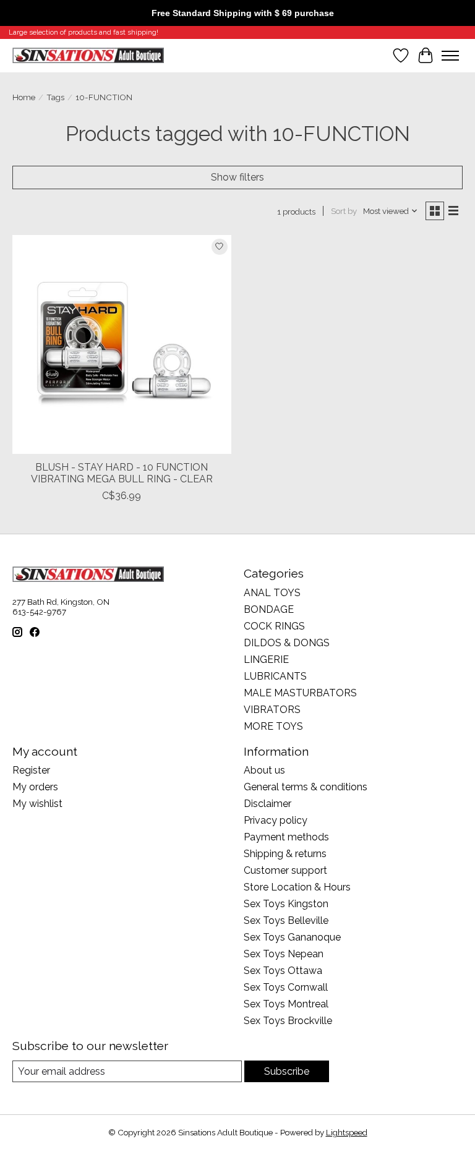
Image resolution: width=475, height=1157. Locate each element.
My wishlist (37, 803)
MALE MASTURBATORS (300, 693)
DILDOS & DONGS (287, 643)
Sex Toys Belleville (286, 920)
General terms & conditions (305, 787)
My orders (35, 787)
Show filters (237, 177)
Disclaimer (267, 803)
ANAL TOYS (272, 593)
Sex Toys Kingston (286, 904)
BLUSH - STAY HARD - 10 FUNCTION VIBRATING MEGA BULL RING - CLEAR (122, 473)
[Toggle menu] (450, 55)
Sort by (344, 211)
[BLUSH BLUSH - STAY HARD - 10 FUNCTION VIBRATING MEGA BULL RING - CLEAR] (121, 344)
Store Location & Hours (297, 887)
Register (31, 770)
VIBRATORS (272, 709)
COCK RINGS (274, 626)
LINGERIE (266, 659)
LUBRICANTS (275, 676)
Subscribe (286, 1071)
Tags (55, 97)
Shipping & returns (285, 854)
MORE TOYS (273, 726)
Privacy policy (275, 820)
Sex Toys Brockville (288, 1021)
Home (23, 97)
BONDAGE (269, 609)
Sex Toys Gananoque (292, 937)
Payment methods (286, 837)
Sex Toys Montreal (286, 1004)
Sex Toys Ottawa (283, 970)
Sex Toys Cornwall (286, 987)
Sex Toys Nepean (283, 954)
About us (264, 770)
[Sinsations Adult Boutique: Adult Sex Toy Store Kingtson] (88, 55)
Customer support (285, 870)
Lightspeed (346, 1132)
